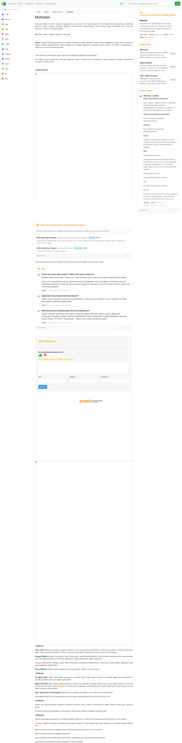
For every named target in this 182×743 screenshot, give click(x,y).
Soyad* (72, 377)
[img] (5, 9)
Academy (39, 4)
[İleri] (129, 255)
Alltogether (29, 4)
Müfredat (143, 20)
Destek (20, 4)
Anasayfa (12, 4)
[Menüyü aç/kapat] (2, 9)
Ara (177, 4)
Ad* (39, 377)
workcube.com (50, 4)
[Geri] (122, 255)
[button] (83, 360)
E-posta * (104, 377)
